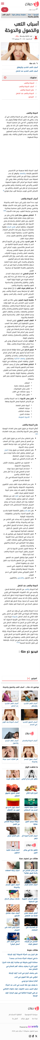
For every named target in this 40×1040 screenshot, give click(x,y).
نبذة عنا (34, 1018)
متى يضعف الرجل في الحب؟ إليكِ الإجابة (23, 973)
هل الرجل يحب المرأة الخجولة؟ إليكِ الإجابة (23, 954)
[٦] (17, 642)
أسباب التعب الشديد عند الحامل (27, 71)
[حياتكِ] (32, 4)
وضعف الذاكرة (19, 358)
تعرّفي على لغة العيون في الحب (26, 977)
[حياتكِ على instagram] (30, 1036)
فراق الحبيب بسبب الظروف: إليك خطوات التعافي (20, 988)
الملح (6, 450)
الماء (16, 496)
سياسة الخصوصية (31, 1014)
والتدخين (21, 577)
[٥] (19, 642)
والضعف (22, 173)
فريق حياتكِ (25, 1018)
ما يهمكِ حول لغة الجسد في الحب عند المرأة (22, 985)
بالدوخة (15, 616)
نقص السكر (11, 226)
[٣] (4, 211)
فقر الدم (27, 510)
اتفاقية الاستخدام (15, 1014)
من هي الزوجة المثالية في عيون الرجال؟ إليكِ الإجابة (21, 994)
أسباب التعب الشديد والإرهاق (27, 67)
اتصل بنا (15, 1018)
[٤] (36, 434)
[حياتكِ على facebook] (33, 1036)
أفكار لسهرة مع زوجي (30, 981)
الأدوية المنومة (24, 417)
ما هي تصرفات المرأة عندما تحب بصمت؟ (23, 958)
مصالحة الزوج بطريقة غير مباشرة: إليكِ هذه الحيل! (20, 962)
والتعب (27, 589)
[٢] (5, 211)
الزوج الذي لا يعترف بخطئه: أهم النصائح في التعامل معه (22, 968)
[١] (3, 190)
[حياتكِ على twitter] (36, 1036)
